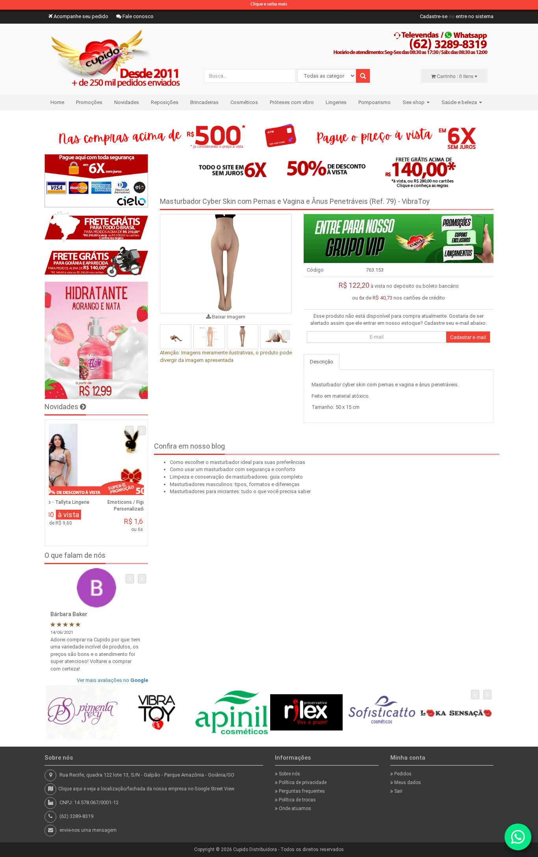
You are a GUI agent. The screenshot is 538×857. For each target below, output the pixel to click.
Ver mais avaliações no (112, 680)
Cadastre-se (433, 16)
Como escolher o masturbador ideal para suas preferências (237, 462)
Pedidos (402, 774)
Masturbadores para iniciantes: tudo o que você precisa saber (240, 491)
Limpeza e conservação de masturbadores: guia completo (236, 477)
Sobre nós (289, 774)
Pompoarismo (374, 102)
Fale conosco (137, 16)
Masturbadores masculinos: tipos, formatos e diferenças (235, 484)
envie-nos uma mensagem (88, 830)
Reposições (164, 102)
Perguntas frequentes (301, 791)
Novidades (126, 102)
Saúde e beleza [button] (460, 102)
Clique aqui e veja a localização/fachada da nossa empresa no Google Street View (146, 789)
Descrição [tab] (321, 362)
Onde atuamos (294, 808)
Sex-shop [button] (414, 102)
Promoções (89, 102)
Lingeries (336, 102)
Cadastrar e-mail (468, 336)
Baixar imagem (228, 317)
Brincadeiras (204, 102)
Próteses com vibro (292, 102)
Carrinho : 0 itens (455, 76)
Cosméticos (244, 102)
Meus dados (407, 782)
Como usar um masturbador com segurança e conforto (232, 469)
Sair (398, 791)
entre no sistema (474, 16)
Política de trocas (297, 800)
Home (57, 102)
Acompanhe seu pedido (80, 16)
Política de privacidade (302, 782)
